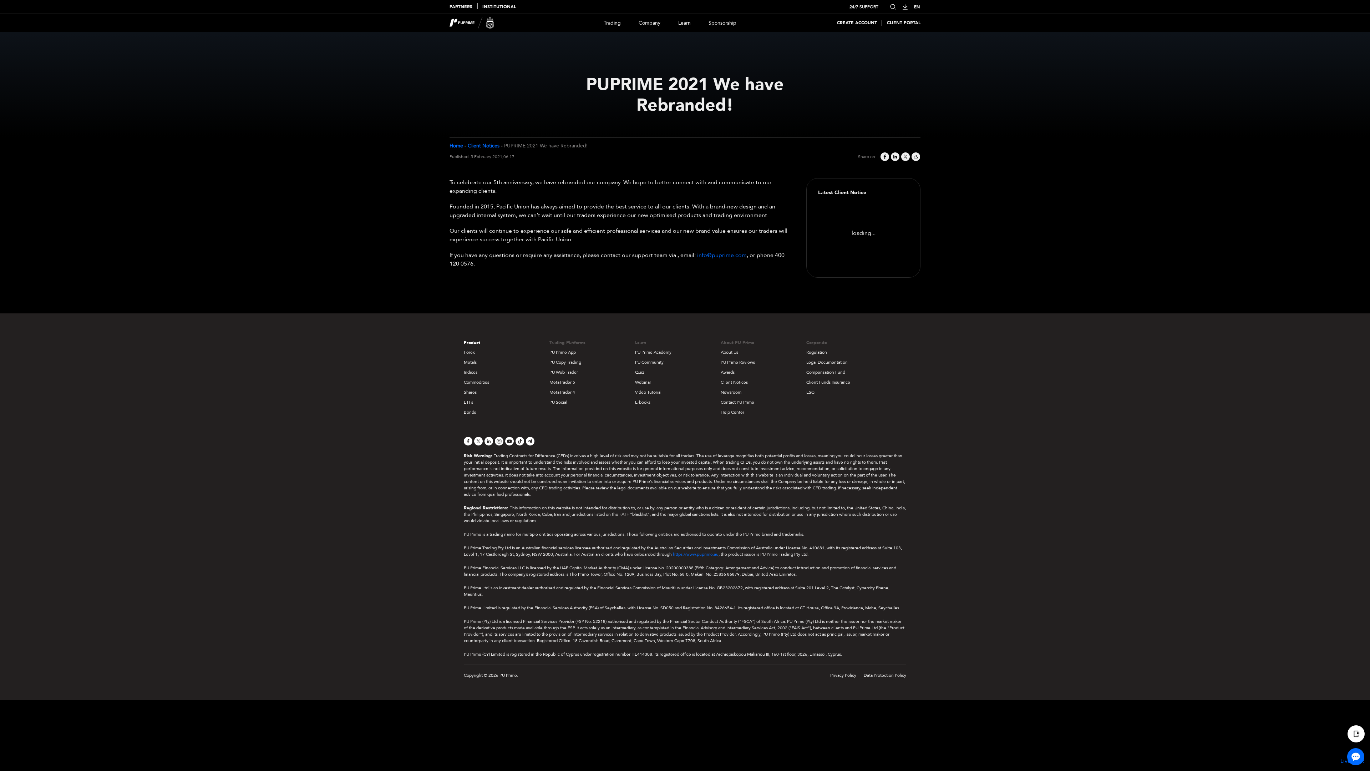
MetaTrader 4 (562, 392)
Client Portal (903, 23)
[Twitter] (905, 156)
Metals (470, 362)
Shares (470, 392)
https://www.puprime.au (696, 554)
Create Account (857, 23)
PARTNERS (461, 7)
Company (649, 23)
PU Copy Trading (565, 362)
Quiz (639, 372)
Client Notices (483, 145)
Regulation (816, 352)
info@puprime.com (722, 255)
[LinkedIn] (894, 156)
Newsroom (731, 392)
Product (472, 343)
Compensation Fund (825, 372)
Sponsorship (722, 23)
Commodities (476, 382)
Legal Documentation (827, 362)
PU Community (649, 362)
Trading (612, 23)
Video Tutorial (648, 392)
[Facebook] (884, 156)
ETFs (468, 402)
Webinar (643, 382)
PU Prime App (562, 352)
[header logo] (472, 23)
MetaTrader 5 (562, 382)
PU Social (558, 402)
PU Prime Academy (653, 352)
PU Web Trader (563, 372)
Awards (728, 372)
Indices (470, 372)
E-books (642, 402)
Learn (684, 23)
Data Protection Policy (885, 675)
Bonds (470, 412)
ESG (810, 392)
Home (456, 145)
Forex (469, 352)
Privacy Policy (843, 675)
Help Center (732, 412)
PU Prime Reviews (738, 362)
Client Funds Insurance (828, 382)
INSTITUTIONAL (499, 7)
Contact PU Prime (737, 402)
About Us (729, 352)
